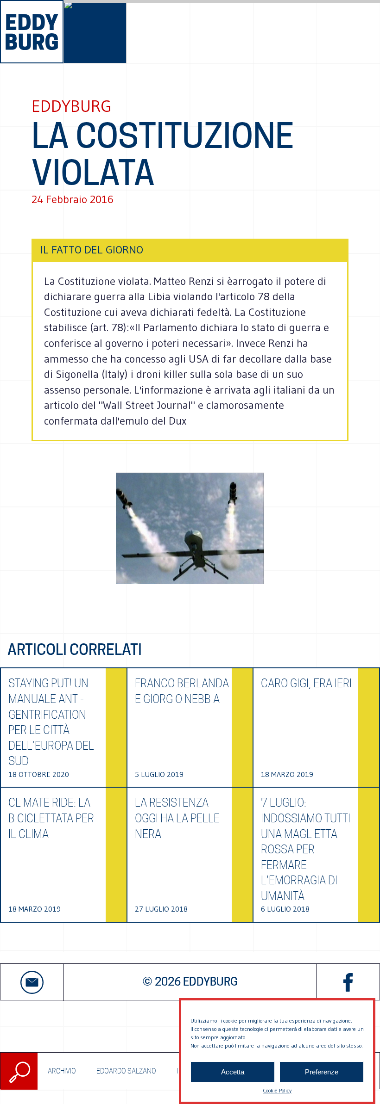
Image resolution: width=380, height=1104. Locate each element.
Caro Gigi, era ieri (306, 683)
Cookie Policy (277, 1090)
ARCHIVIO (62, 1071)
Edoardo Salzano (126, 1071)
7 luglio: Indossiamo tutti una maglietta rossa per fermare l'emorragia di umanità (305, 849)
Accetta (232, 1072)
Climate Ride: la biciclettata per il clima (51, 818)
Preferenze (321, 1072)
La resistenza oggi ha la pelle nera (177, 818)
